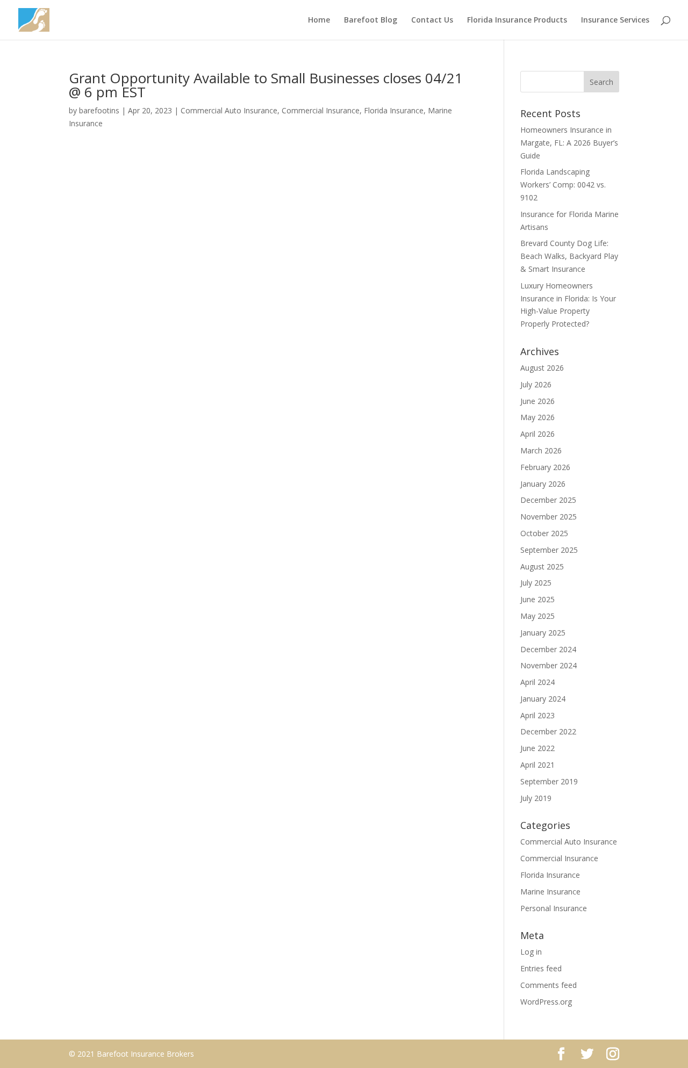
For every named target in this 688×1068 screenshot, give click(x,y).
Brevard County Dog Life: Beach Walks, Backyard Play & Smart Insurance (569, 256)
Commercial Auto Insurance (229, 110)
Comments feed (548, 985)
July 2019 (535, 798)
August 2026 (542, 368)
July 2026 (535, 384)
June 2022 (537, 748)
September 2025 (549, 550)
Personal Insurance (553, 908)
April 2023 (537, 715)
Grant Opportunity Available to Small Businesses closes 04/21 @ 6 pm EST (266, 85)
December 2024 (548, 649)
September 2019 (549, 781)
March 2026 (541, 450)
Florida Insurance (394, 110)
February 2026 (545, 467)
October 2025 (544, 533)
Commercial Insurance (321, 110)
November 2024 (548, 665)
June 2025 (537, 599)
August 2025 (542, 566)
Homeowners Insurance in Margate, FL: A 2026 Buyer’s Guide (569, 143)
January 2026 (542, 484)
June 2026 (537, 401)
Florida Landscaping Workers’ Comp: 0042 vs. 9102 (563, 185)
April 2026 (537, 434)
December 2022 (548, 731)
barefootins (99, 110)
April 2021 (537, 765)
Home (319, 20)
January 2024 (542, 699)
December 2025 (548, 500)
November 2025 (548, 516)
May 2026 (537, 417)
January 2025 (542, 632)
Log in (531, 952)
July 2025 (535, 583)
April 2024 (537, 682)
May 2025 (537, 616)
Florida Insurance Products (517, 20)
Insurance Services (615, 20)
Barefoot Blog (370, 20)
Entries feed (541, 968)
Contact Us (432, 20)
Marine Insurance (550, 891)
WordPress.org (546, 1002)
